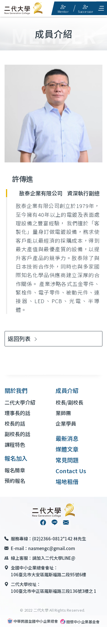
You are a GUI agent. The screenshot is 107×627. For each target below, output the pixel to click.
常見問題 (67, 460)
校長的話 (15, 423)
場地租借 (67, 481)
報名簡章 (15, 470)
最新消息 (67, 438)
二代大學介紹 (20, 402)
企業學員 (66, 423)
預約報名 (15, 480)
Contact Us (71, 471)
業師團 (63, 412)
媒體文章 (67, 449)
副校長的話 (17, 434)
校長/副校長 (69, 402)
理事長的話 (17, 412)
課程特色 (15, 444)
